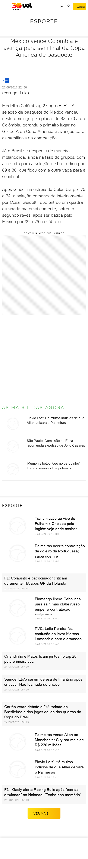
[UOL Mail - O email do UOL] (62, 6)
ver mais (41, 813)
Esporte (44, 21)
